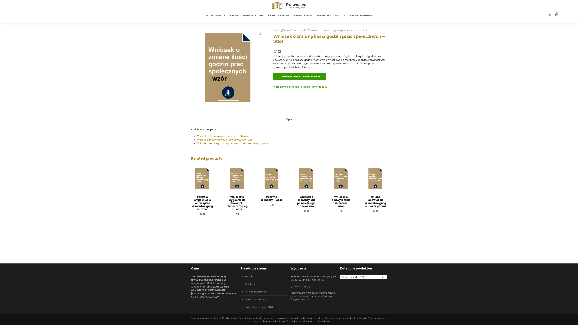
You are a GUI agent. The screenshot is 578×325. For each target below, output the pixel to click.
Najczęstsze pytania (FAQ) (259, 307)
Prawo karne (303, 15)
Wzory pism (214, 15)
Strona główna (281, 30)
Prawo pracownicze (331, 15)
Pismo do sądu (298, 30)
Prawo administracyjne (246, 15)
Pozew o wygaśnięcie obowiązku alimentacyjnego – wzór (202, 203)
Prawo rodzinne (361, 15)
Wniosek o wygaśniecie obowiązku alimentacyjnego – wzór (237, 203)
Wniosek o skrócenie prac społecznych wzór (222, 136)
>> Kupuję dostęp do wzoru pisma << (299, 76)
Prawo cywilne (278, 15)
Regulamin (250, 284)
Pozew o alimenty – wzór (271, 198)
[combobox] (363, 277)
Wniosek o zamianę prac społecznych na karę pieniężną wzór (232, 143)
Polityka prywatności (255, 291)
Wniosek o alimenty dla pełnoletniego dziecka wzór (306, 201)
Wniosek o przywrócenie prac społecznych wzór (225, 139)
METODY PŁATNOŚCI (255, 299)
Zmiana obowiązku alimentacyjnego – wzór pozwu (375, 201)
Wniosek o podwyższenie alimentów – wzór (341, 201)
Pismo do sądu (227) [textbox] (363, 277)
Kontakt (249, 276)
